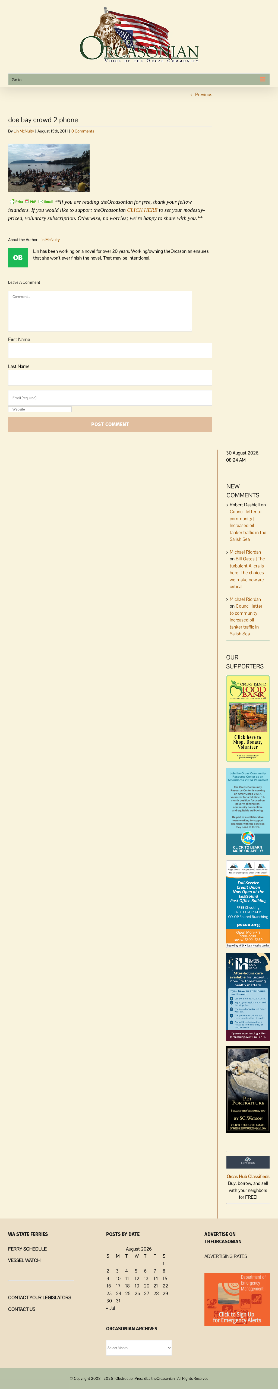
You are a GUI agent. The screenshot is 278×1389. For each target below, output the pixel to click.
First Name (19, 339)
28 (156, 1293)
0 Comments (82, 131)
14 (155, 1278)
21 (155, 1286)
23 (109, 1293)
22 (165, 1286)
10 (118, 1278)
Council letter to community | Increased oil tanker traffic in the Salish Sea (248, 525)
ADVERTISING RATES (225, 1256)
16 (108, 1286)
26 (137, 1293)
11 (127, 1278)
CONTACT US (21, 1309)
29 (165, 1293)
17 (118, 1286)
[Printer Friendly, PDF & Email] (31, 201)
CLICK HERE (142, 210)
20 (146, 1286)
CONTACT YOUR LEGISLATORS (39, 1297)
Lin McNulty (24, 131)
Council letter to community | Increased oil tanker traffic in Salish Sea (246, 620)
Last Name (19, 366)
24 (118, 1293)
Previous (203, 94)
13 (146, 1278)
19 (137, 1286)
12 (137, 1278)
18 (127, 1286)
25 (128, 1293)
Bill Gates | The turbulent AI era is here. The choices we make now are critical (247, 572)
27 (146, 1293)
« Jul (110, 1308)
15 (165, 1278)
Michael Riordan (245, 552)
